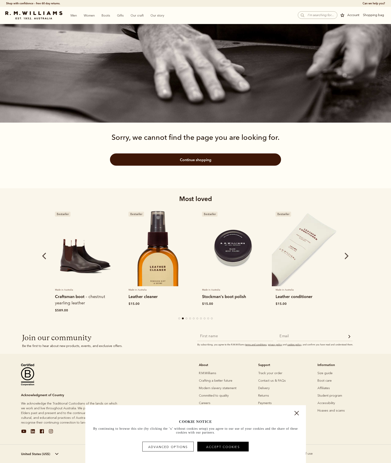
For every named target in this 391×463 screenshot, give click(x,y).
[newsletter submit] (349, 337)
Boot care (324, 381)
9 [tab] (208, 319)
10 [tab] (212, 319)
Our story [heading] (157, 15)
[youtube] (23, 433)
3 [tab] (187, 319)
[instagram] (51, 433)
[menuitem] (74, 15)
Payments (265, 403)
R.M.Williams (207, 373)
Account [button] (353, 15)
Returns (263, 396)
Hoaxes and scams (331, 410)
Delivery (264, 388)
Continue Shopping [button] (195, 160)
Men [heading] (74, 15)
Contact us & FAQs (272, 381)
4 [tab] (190, 319)
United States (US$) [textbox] (35, 454)
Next (338, 256)
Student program (329, 396)
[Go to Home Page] (33, 15)
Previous (38, 256)
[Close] (296, 414)
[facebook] (42, 433)
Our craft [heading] (137, 15)
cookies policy (294, 344)
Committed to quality (214, 396)
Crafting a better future (215, 381)
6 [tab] (197, 319)
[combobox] (47, 454)
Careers (204, 403)
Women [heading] (89, 15)
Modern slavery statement (217, 388)
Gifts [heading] (120, 15)
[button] (317, 15)
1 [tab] (179, 319)
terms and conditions (256, 344)
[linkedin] (33, 433)
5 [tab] (194, 319)
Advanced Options (168, 447)
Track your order (270, 373)
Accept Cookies (223, 447)
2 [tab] (183, 319)
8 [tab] (205, 319)
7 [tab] (201, 319)
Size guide (325, 373)
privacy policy (275, 344)
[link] (85, 247)
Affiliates (323, 388)
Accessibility (326, 403)
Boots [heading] (106, 15)
